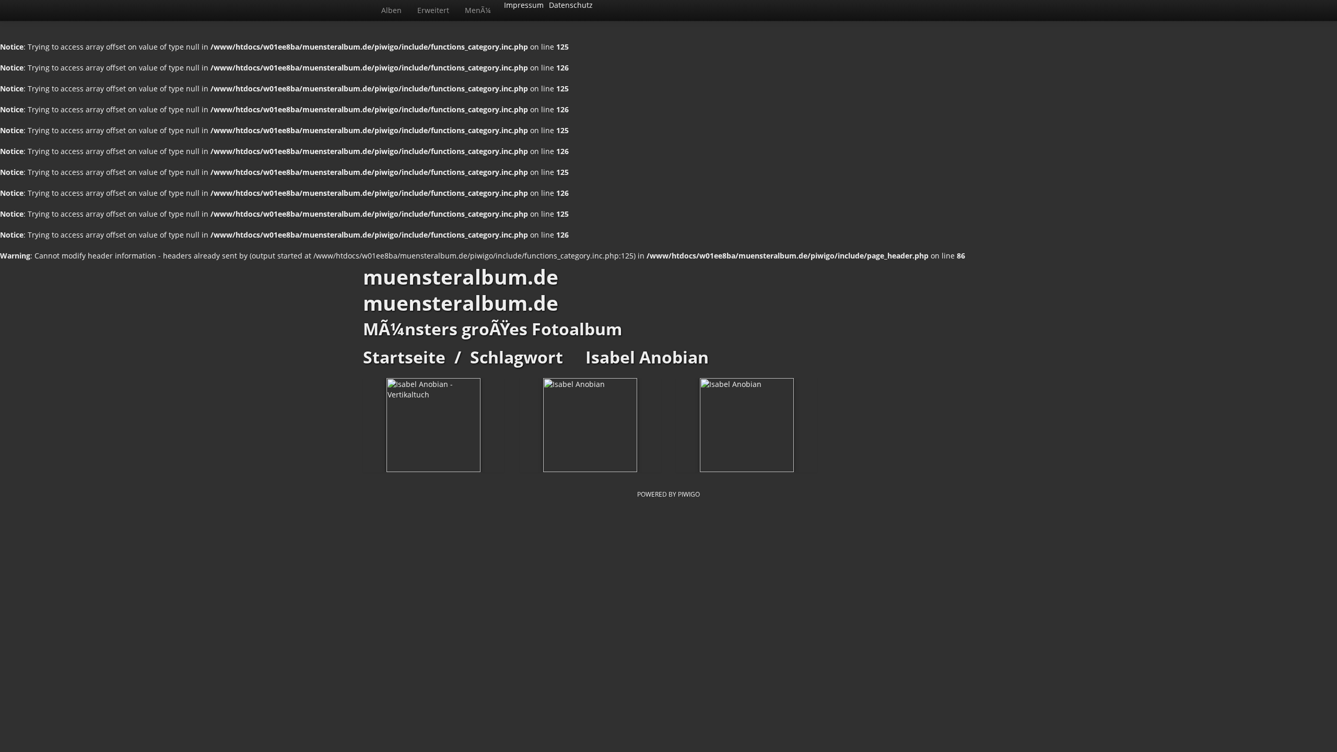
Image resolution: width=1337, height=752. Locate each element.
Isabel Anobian (647, 357)
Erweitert (433, 10)
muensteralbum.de (460, 276)
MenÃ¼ (478, 10)
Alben (391, 10)
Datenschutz (571, 5)
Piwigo (689, 494)
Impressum (524, 5)
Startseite (404, 357)
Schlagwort (516, 357)
